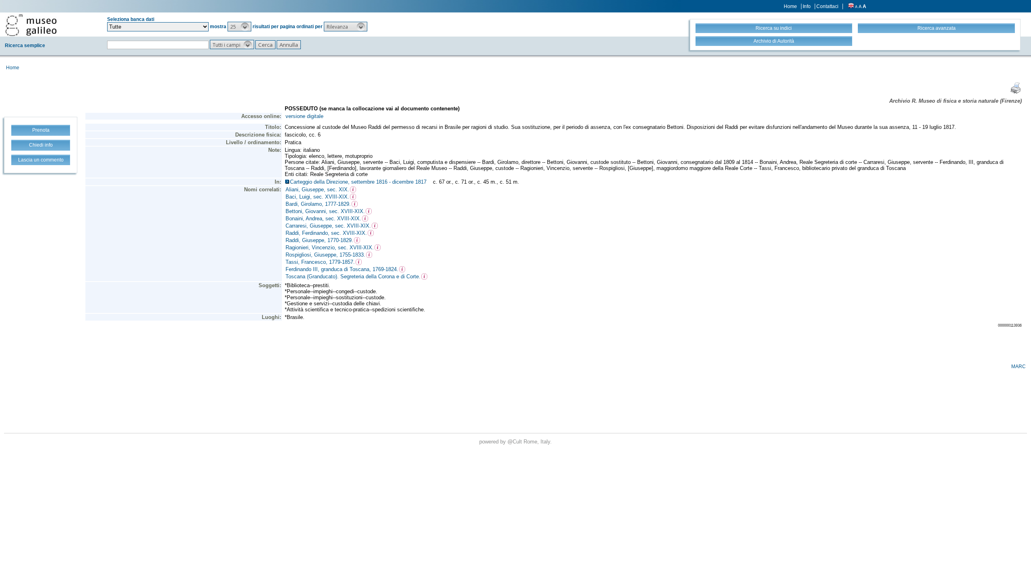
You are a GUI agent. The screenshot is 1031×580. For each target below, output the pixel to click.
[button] (239, 26)
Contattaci (827, 6)
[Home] (31, 25)
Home (790, 6)
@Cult (515, 442)
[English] (851, 6)
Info (807, 6)
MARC (1018, 366)
